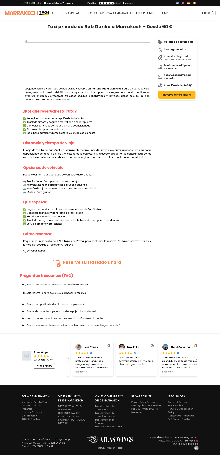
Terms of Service (177, 402)
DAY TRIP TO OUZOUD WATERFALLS (70, 407)
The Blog (186, 419)
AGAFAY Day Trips (31, 419)
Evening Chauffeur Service (146, 405)
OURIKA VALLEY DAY (68, 416)
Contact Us (174, 415)
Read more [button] (77, 372)
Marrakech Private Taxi (34, 402)
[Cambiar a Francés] (183, 3)
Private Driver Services (143, 402)
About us (189, 415)
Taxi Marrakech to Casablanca (105, 407)
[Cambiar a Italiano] (194, 3)
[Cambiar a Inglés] (177, 3)
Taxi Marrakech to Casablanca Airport (106, 414)
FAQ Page (173, 419)
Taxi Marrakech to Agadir (108, 426)
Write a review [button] (44, 365)
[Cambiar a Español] (189, 3)
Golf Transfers (29, 415)
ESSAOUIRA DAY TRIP (69, 413)
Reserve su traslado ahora (92, 262)
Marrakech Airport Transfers (31, 407)
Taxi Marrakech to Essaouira (105, 421)
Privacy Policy (175, 405)
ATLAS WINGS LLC (31, 442)
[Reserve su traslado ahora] (57, 263)
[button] (208, 13)
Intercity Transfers (32, 412)
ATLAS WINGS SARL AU (170, 440)
